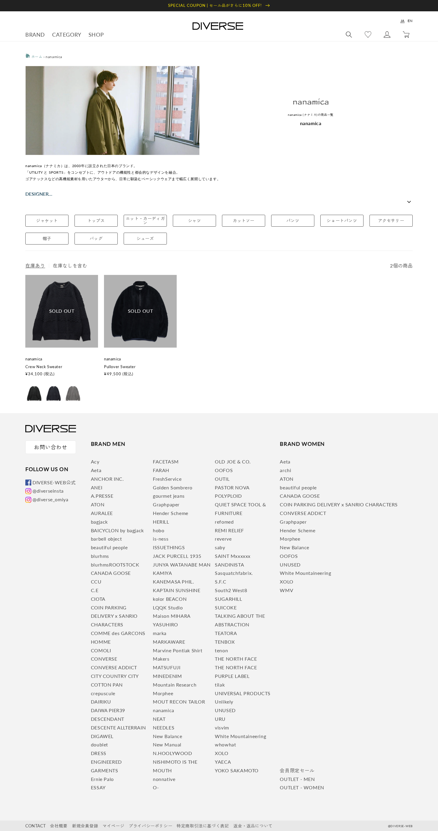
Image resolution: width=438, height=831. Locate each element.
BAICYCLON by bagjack (117, 530)
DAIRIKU (101, 701)
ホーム (36, 57)
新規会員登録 (85, 825)
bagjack (99, 522)
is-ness (160, 538)
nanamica (163, 710)
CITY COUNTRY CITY (115, 676)
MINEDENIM (167, 676)
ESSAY (98, 787)
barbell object (106, 538)
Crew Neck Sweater (43, 366)
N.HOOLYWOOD (172, 753)
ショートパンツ (342, 220)
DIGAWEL (102, 736)
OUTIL (222, 479)
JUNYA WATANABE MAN (182, 564)
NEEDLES (163, 727)
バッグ (96, 238)
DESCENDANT (107, 719)
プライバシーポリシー (150, 825)
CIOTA (98, 599)
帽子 (47, 238)
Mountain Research (174, 684)
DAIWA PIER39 (108, 710)
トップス (96, 220)
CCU (96, 581)
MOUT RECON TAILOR (179, 701)
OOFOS (224, 470)
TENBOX (225, 642)
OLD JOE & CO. (233, 461)
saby (220, 547)
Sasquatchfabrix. (234, 573)
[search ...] (348, 34)
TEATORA (226, 633)
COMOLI (101, 650)
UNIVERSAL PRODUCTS (243, 693)
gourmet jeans (169, 496)
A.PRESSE (102, 496)
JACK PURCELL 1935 (177, 556)
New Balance (167, 736)
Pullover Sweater (120, 366)
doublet (99, 744)
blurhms (100, 556)
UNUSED (225, 710)
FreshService (167, 479)
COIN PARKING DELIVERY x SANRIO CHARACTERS (114, 616)
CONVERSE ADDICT (114, 667)
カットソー (243, 220)
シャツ (194, 220)
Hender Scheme (170, 513)
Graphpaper (166, 504)
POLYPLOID (228, 496)
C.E (95, 590)
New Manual (167, 744)
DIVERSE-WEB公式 (54, 482)
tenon (221, 650)
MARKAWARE (169, 642)
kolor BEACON (170, 599)
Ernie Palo (102, 779)
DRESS (98, 753)
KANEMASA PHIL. (173, 581)
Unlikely (224, 701)
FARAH (161, 470)
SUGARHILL (228, 599)
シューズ (145, 238)
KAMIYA (162, 573)
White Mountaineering (240, 736)
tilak (220, 684)
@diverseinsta (48, 491)
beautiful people (109, 547)
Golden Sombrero (172, 487)
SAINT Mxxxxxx (233, 556)
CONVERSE (104, 659)
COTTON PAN (107, 684)
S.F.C (220, 581)
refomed (224, 522)
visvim (222, 727)
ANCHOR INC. (107, 479)
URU (220, 719)
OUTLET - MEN (297, 779)
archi (285, 470)
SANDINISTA (229, 564)
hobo (158, 530)
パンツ (292, 220)
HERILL (161, 522)
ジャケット (47, 220)
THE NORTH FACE (236, 659)
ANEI (96, 487)
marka (160, 633)
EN (410, 20)
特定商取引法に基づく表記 (203, 825)
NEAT (159, 719)
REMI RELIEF (229, 530)
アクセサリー (391, 220)
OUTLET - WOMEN (302, 787)
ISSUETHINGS (169, 547)
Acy (95, 461)
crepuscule (103, 693)
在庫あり (35, 265)
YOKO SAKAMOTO (237, 770)
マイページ (113, 825)
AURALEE (102, 513)
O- (156, 787)
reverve (223, 538)
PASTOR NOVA (232, 487)
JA (402, 20)
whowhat (225, 744)
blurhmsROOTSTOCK (115, 564)
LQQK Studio (168, 607)
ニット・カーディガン (145, 220)
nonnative (164, 779)
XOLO (221, 753)
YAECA (223, 762)
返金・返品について (252, 825)
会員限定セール (297, 770)
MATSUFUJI (166, 667)
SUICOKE (226, 607)
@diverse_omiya (50, 499)
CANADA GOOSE (111, 573)
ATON (97, 504)
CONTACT (35, 825)
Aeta (96, 470)
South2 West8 (231, 590)
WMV (286, 590)
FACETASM (166, 461)
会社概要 (58, 825)
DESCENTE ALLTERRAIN (118, 727)
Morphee (163, 693)
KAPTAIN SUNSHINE (177, 590)
